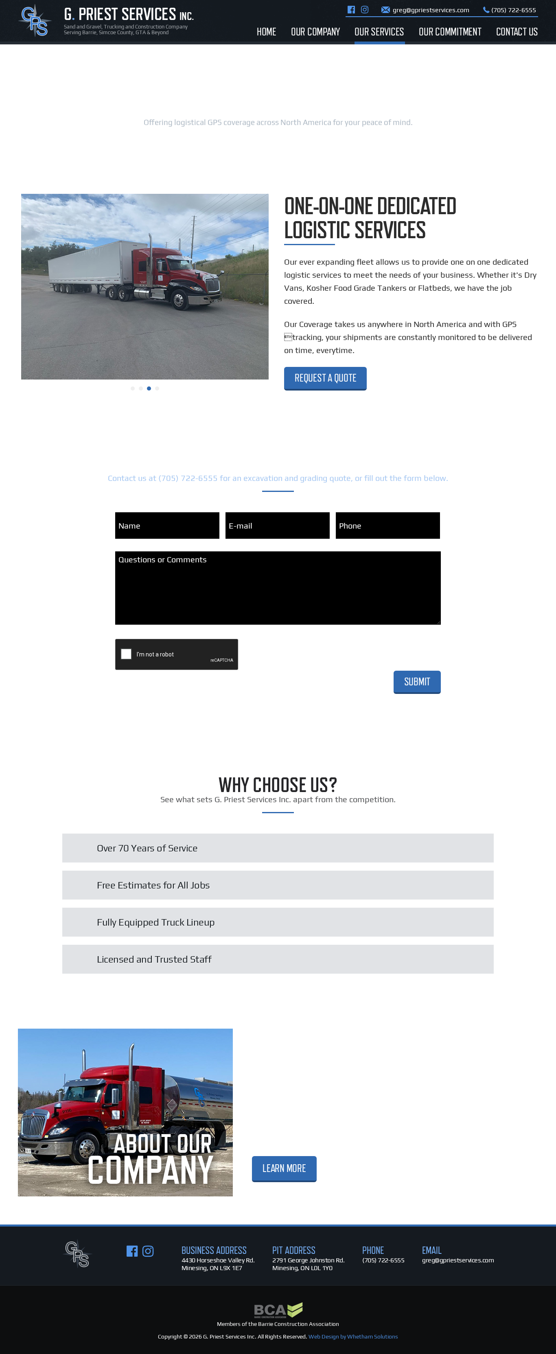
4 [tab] (157, 388)
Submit (417, 681)
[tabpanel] (145, 287)
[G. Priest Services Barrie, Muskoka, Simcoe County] (77, 1266)
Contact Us (517, 31)
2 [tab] (141, 388)
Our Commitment (450, 31)
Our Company (315, 31)
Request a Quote (325, 377)
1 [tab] (133, 388)
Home (266, 31)
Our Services (379, 31)
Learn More (284, 1168)
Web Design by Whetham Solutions (353, 1336)
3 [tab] (149, 388)
